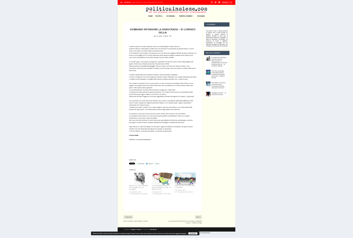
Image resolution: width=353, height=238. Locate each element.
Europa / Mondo (185, 16)
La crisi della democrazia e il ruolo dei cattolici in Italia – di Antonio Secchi (161, 187)
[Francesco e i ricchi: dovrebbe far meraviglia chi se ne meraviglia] (139, 179)
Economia (171, 16)
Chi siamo (201, 16)
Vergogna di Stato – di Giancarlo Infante (218, 93)
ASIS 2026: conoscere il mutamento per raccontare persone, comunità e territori (218, 85)
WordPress (153, 229)
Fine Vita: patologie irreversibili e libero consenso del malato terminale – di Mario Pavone (218, 74)
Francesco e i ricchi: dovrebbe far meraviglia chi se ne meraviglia (138, 187)
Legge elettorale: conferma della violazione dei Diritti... (148, 2)
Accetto (193, 233)
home (150, 16)
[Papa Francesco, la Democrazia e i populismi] (185, 179)
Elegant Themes (136, 229)
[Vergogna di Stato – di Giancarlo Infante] (208, 94)
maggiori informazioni (180, 233)
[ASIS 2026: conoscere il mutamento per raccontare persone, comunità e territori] (208, 84)
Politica (158, 16)
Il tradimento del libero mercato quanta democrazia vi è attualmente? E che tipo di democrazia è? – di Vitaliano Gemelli (219, 62)
